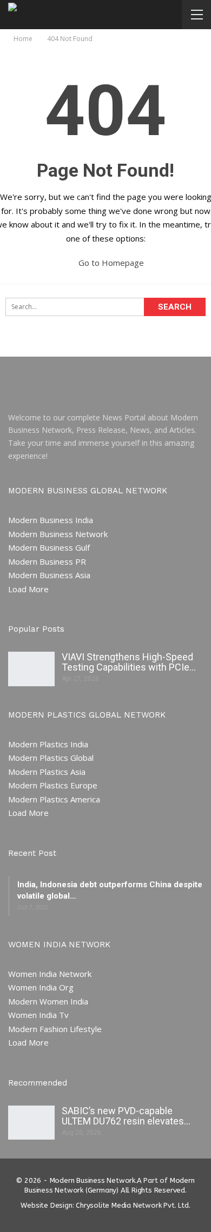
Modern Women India (48, 1001)
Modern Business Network (58, 533)
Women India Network (49, 973)
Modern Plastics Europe (52, 785)
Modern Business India (50, 519)
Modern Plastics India (48, 744)
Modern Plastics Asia (46, 771)
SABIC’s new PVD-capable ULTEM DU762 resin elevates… (126, 1116)
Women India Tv (38, 1014)
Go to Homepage (110, 262)
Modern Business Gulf (49, 547)
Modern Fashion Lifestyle (55, 1028)
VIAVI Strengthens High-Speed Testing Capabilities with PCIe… (129, 662)
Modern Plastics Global (51, 757)
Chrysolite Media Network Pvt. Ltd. (133, 1205)
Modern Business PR (47, 561)
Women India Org (41, 987)
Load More (28, 589)
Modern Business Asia (49, 575)
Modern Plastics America (54, 799)
